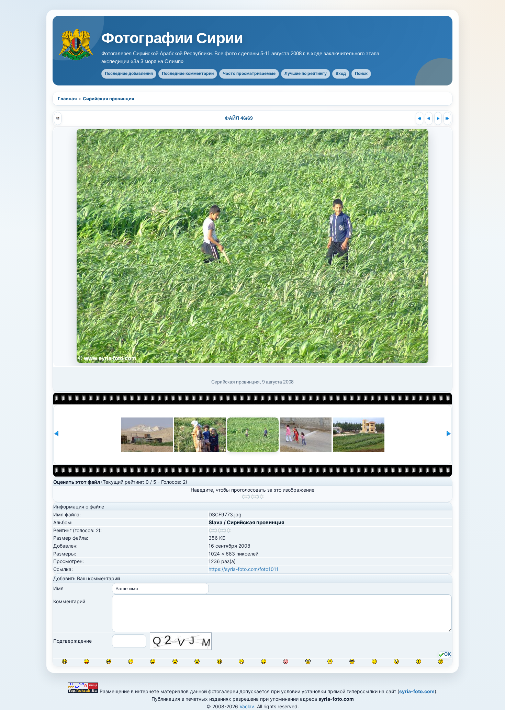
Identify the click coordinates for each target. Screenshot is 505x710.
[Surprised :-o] (241, 661)
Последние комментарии (188, 73)
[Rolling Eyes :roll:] (352, 661)
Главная (67, 98)
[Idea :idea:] (396, 661)
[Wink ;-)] (374, 661)
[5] (261, 496)
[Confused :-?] (263, 661)
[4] (257, 496)
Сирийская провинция (108, 98)
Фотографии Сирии (172, 38)
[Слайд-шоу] (57, 118)
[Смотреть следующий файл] (438, 118)
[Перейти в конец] (447, 118)
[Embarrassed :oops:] (285, 661)
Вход (341, 73)
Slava (216, 522)
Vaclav (246, 706)
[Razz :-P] (86, 661)
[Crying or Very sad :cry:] (197, 661)
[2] (248, 496)
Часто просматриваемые (249, 73)
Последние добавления (129, 73)
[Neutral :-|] (152, 661)
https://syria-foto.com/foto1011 (244, 569)
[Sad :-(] (175, 661)
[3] (252, 496)
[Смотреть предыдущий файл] (429, 118)
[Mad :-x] (330, 661)
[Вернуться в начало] (419, 118)
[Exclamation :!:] (418, 661)
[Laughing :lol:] (64, 661)
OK (447, 654)
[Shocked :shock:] (308, 661)
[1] (244, 496)
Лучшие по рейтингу (305, 73)
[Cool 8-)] (219, 661)
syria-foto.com (417, 691)
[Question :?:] (440, 661)
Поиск (361, 73)
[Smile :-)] (130, 661)
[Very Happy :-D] (108, 661)
